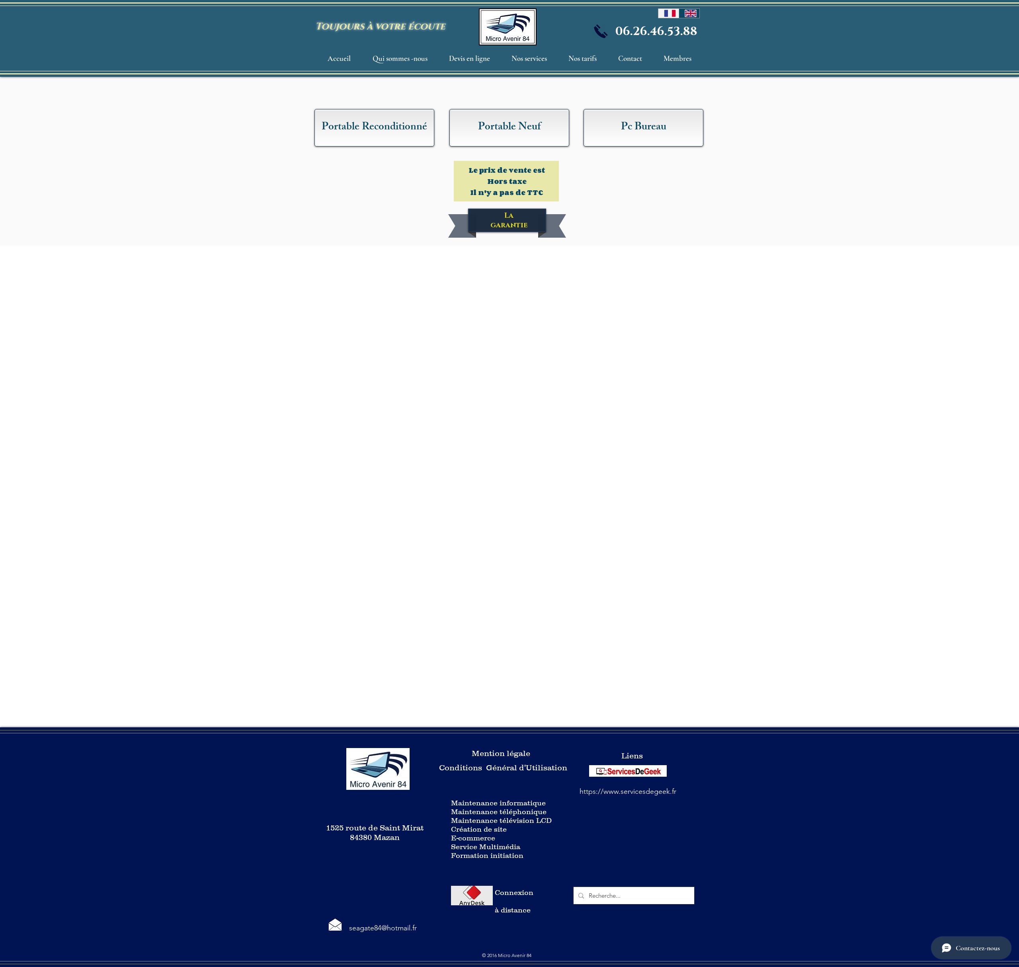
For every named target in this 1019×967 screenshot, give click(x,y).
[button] (529, 58)
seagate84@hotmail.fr (383, 928)
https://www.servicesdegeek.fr (628, 791)
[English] (689, 13)
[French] (668, 13)
